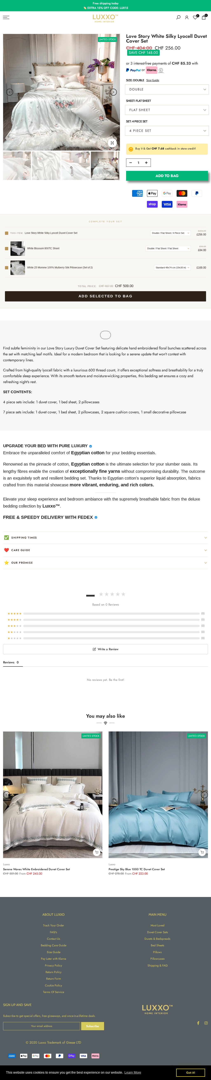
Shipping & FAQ (158, 965)
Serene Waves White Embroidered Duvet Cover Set (36, 869)
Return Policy (53, 972)
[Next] (113, 92)
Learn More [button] (132, 1072)
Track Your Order (53, 925)
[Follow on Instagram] (206, 1023)
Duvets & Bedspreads (157, 939)
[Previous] (9, 92)
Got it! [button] (190, 1072)
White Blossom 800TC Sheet (43, 248)
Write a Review (108, 649)
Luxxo (6, 864)
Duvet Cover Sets (157, 932)
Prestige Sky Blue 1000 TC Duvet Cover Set (137, 869)
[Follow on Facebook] (198, 1023)
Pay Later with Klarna (53, 959)
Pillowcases (157, 959)
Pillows (157, 952)
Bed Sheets (157, 945)
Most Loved (157, 925)
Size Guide (152, 80)
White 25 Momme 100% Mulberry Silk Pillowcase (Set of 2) (60, 267)
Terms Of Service (53, 992)
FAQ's (53, 932)
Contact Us (53, 939)
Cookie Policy (53, 985)
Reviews (11, 662)
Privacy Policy (53, 965)
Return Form (53, 979)
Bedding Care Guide (53, 945)
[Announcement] (105, 5)
